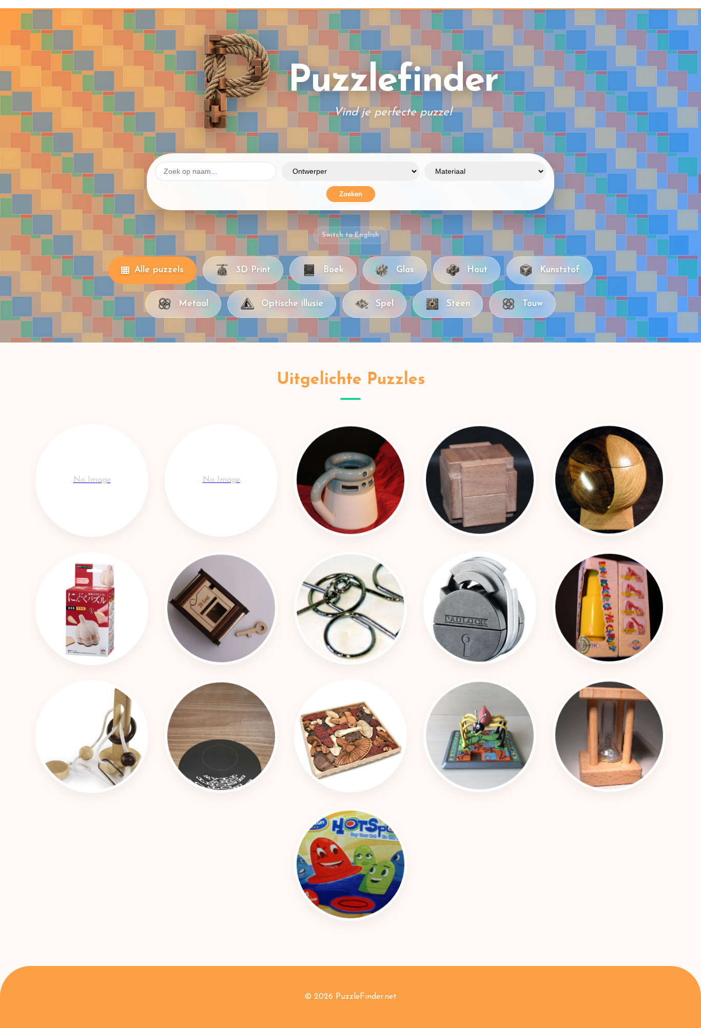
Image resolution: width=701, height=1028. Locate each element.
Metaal (193, 303)
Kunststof (560, 270)
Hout (477, 270)
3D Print (253, 270)
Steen (458, 303)
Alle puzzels (159, 270)
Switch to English (350, 235)
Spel (385, 303)
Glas (405, 270)
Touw (532, 303)
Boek (333, 270)
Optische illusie (292, 303)
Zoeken (350, 194)
